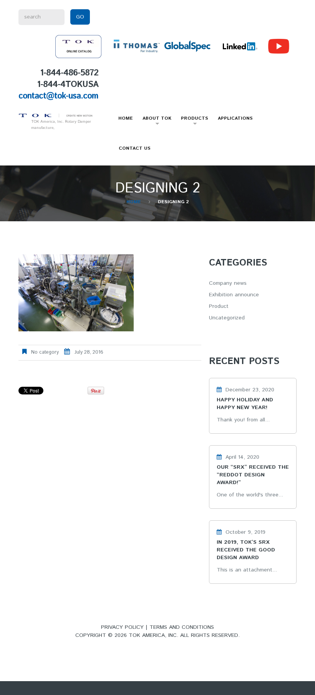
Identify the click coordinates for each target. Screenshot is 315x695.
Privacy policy (122, 627)
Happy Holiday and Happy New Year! (245, 403)
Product (219, 306)
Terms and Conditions (181, 627)
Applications (235, 118)
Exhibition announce (234, 295)
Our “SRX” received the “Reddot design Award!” (253, 474)
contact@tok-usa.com (58, 96)
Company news (228, 283)
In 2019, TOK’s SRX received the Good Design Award (246, 549)
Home (125, 118)
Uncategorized (227, 318)
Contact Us (135, 148)
